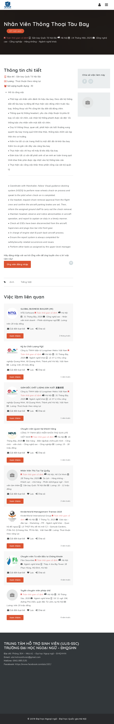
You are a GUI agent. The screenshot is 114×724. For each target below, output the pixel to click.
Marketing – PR (37, 523)
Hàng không (30, 41)
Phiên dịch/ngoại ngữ (47, 320)
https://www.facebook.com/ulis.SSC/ (33, 664)
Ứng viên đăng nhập (17, 264)
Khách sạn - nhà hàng (31, 482)
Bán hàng (30, 441)
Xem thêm (15, 336)
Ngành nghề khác (48, 41)
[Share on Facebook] (84, 81)
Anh (12, 282)
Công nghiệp (15, 41)
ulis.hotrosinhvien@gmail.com (26, 657)
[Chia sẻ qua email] (90, 81)
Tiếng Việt (26, 282)
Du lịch (46, 478)
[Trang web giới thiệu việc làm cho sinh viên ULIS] (7, 5)
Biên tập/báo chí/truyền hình (50, 441)
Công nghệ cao (53, 316)
